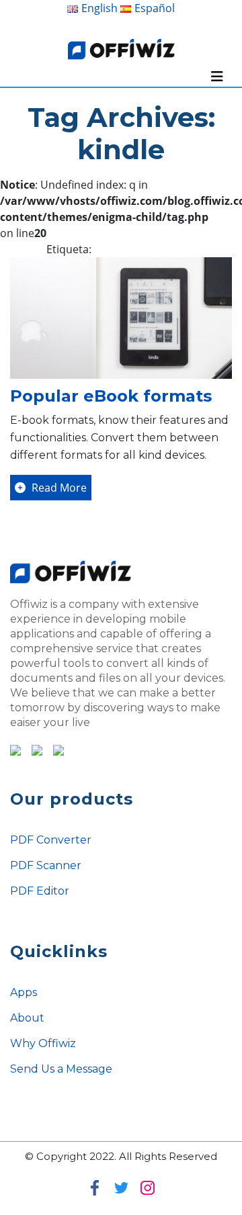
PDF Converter (50, 840)
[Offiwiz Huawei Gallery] (54, 748)
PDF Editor (39, 891)
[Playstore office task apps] (15, 748)
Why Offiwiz (43, 1043)
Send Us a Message (61, 1069)
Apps (23, 992)
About (27, 1017)
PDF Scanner (45, 865)
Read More (58, 487)
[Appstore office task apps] (33, 748)
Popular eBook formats (111, 396)
